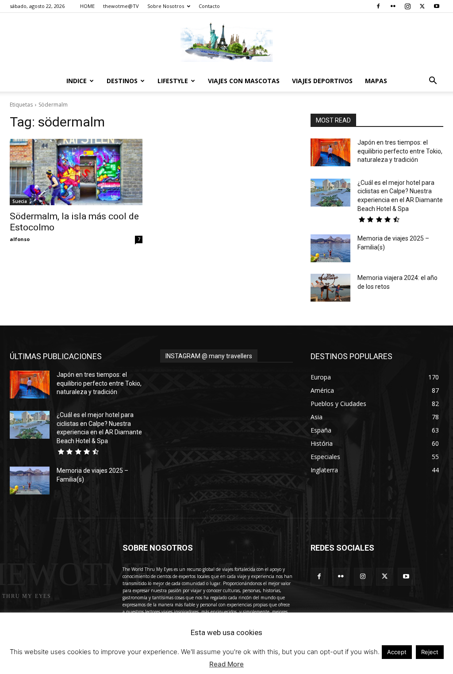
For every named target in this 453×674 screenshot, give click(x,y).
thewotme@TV (121, 6)
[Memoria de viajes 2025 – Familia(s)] (330, 248)
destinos (122, 81)
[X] (422, 6)
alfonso (20, 239)
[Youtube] (436, 6)
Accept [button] (397, 651)
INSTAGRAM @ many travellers (208, 356)
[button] (432, 81)
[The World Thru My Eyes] (226, 42)
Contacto (209, 6)
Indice (76, 81)
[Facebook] (378, 6)
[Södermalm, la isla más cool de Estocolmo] (76, 172)
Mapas (376, 81)
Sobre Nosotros (165, 6)
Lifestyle (172, 81)
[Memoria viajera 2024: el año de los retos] (330, 288)
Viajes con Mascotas (244, 81)
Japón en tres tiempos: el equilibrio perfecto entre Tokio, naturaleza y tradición (399, 151)
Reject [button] (429, 651)
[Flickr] (392, 6)
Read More (226, 664)
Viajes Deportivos (322, 81)
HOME (87, 6)
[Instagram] (407, 6)
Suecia (19, 201)
